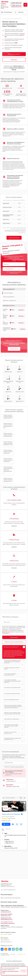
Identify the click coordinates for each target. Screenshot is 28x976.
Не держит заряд (5, 310)
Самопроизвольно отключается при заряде (7, 329)
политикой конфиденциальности (16, 272)
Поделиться (2, 949)
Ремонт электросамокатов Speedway (10, 898)
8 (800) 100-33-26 (5, 915)
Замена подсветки (6, 223)
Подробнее (14, 525)
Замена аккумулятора (7, 207)
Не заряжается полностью (5, 323)
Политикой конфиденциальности (17, 767)
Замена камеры (6, 203)
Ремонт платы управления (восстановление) (8, 215)
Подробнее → (21, 309)
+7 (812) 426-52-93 (16, 2)
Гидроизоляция (6, 219)
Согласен (23, 970)
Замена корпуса (6, 211)
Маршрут (7, 824)
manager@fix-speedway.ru (8, 923)
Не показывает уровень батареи (5, 316)
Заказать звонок (14, 349)
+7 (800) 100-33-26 (16, 5)
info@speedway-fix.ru (6, 919)
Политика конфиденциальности (14, 961)
